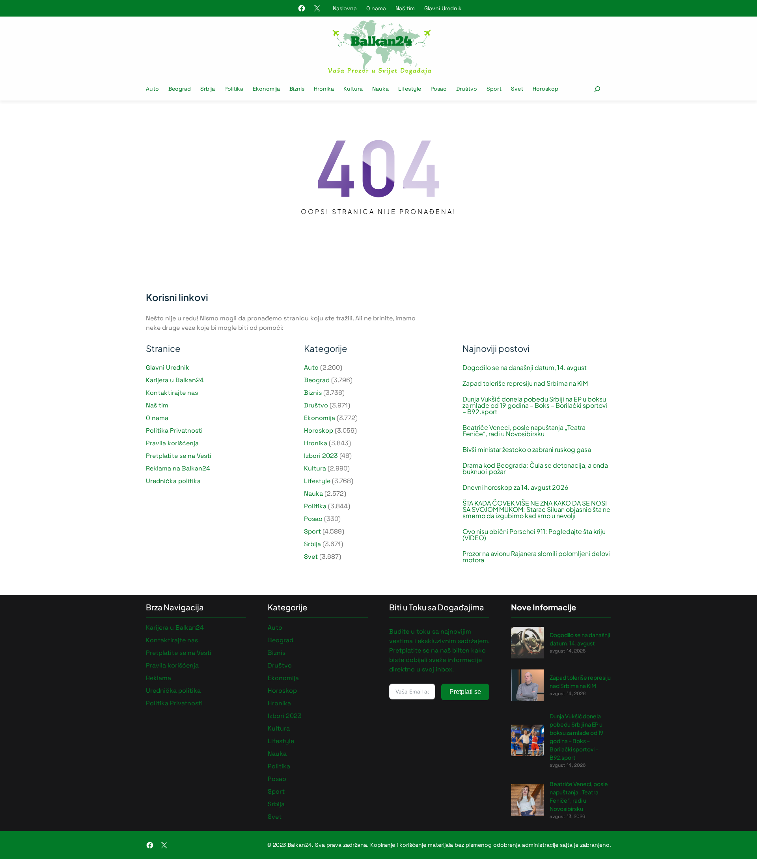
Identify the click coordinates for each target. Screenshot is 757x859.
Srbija (312, 544)
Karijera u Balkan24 (175, 380)
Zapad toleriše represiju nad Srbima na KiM (525, 383)
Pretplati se (465, 691)
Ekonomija (319, 418)
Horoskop (318, 430)
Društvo (316, 405)
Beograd (317, 380)
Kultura (315, 468)
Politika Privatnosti (174, 430)
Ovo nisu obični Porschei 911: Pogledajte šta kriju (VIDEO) (534, 534)
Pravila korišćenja (172, 443)
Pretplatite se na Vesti (178, 456)
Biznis (313, 393)
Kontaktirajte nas (172, 393)
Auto (311, 367)
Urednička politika (173, 481)
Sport (312, 531)
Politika (315, 506)
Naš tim (405, 8)
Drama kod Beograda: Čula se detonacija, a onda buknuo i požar (535, 468)
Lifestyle (317, 481)
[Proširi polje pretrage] (597, 89)
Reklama (158, 678)
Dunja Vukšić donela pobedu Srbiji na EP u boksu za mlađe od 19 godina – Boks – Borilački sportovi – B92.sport (534, 405)
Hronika (315, 443)
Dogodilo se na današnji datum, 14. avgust (524, 367)
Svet (311, 556)
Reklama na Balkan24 (178, 468)
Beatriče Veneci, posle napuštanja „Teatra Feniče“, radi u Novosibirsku (523, 430)
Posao (313, 519)
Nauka (313, 493)
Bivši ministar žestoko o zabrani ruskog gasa (526, 449)
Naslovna (345, 8)
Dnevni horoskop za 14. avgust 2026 (515, 487)
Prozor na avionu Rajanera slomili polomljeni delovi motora (536, 556)
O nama (376, 8)
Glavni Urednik (443, 8)
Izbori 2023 (321, 456)
